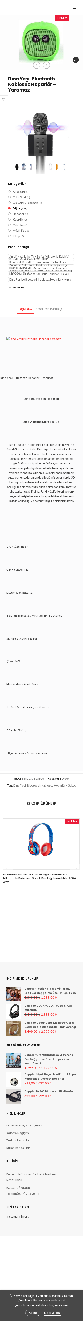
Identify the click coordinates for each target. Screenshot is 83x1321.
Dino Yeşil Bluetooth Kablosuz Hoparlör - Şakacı (44, 785)
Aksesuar (19, 191)
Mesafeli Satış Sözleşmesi (24, 1125)
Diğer (16, 208)
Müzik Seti (19, 230)
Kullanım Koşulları (18, 1148)
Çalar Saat (19, 197)
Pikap (16, 236)
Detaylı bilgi (52, 1312)
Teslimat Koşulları (18, 1140)
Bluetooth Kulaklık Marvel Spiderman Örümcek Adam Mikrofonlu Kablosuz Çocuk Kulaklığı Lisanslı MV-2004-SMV (40, 268)
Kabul (33, 1312)
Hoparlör (18, 214)
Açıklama (25, 309)
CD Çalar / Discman (25, 203)
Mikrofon (19, 225)
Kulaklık (18, 219)
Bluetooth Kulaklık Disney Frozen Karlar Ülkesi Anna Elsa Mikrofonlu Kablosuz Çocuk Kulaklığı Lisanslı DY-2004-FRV (38, 263)
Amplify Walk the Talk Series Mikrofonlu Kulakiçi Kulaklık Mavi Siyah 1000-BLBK (39, 257)
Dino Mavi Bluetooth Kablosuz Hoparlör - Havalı (39, 273)
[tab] (25, 309)
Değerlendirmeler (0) (50, 309)
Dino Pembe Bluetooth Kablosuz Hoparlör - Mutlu (40, 279)
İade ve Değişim (17, 1133)
